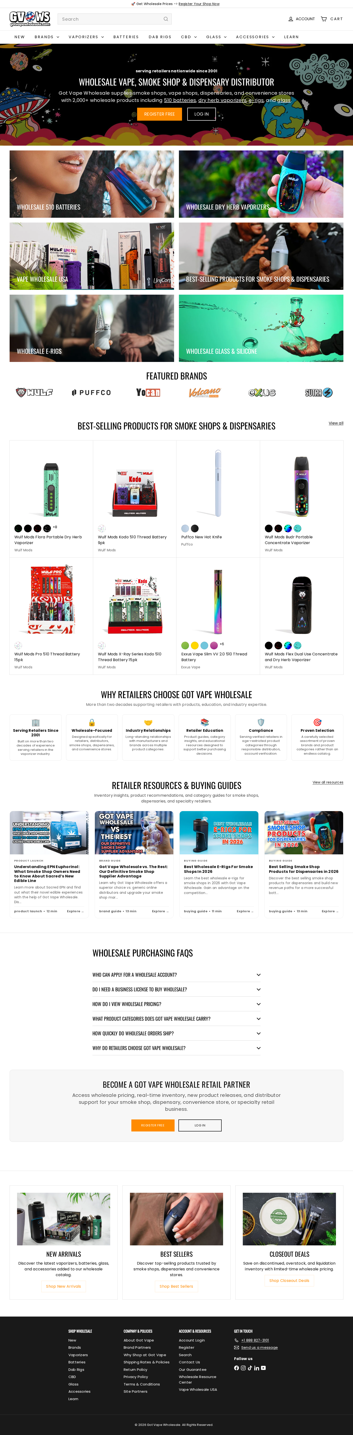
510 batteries (180, 100)
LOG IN (201, 114)
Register (186, 1347)
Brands (45, 37)
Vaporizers (84, 37)
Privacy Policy (136, 1376)
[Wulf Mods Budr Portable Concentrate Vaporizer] (302, 499)
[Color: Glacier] (204, 645)
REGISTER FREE (159, 114)
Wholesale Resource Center (197, 1379)
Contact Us (189, 1362)
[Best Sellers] (176, 1219)
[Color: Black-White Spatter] (47, 528)
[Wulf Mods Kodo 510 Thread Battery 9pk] (135, 499)
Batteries (126, 37)
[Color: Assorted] (102, 528)
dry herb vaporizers (222, 100)
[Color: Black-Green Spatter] (18, 528)
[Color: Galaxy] (214, 645)
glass (284, 100)
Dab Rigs (160, 37)
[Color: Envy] (185, 645)
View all (336, 423)
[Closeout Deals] (289, 1219)
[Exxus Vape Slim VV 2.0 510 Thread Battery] (218, 616)
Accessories (253, 37)
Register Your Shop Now (199, 3)
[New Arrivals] (63, 1219)
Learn (291, 37)
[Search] (166, 19)
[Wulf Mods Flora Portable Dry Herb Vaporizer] (51, 499)
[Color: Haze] (185, 528)
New (19, 37)
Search (185, 1354)
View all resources (328, 782)
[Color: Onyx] (195, 528)
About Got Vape (139, 1340)
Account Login (192, 1340)
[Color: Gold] (195, 645)
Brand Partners (137, 1347)
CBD (187, 37)
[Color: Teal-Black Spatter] (297, 528)
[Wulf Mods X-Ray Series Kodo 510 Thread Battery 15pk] (135, 616)
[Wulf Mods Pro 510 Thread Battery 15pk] (51, 616)
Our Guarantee (193, 1369)
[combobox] (115, 19)
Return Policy (135, 1369)
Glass (214, 37)
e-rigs (256, 100)
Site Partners (135, 1391)
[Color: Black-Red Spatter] (37, 528)
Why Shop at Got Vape (145, 1354)
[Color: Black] (28, 528)
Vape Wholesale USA (198, 1389)
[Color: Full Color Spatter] (288, 528)
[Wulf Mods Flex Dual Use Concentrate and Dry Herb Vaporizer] (302, 616)
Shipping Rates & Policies (147, 1362)
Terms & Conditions (142, 1384)
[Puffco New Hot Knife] (218, 496)
